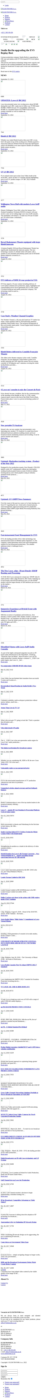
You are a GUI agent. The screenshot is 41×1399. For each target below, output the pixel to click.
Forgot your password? (12, 1382)
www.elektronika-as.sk (8, 1353)
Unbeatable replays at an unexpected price (15, 768)
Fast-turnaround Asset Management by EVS (19, 535)
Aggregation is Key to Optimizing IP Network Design (18, 1222)
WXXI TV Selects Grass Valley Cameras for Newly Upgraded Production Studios (18, 1115)
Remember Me (5, 1379)
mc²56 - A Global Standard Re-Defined (14, 1027)
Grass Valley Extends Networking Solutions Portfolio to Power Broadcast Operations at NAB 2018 (19, 1093)
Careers (3, 1285)
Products (7, 23)
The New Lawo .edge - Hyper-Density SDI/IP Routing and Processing (19, 572)
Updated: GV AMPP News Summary (16, 499)
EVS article (16, 71)
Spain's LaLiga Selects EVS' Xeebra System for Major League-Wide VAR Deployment (19, 832)
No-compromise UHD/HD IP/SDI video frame (16, 666)
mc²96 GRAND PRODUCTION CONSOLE (16, 1007)
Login (7, 5)
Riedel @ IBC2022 (8, 136)
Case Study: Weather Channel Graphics (17, 316)
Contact (7, 24)
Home (7, 15)
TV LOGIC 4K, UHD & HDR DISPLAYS (15, 987)
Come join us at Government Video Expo (14, 1242)
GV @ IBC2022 (7, 172)
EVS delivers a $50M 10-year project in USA (19, 280)
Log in (3, 1376)
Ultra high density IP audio (10, 728)
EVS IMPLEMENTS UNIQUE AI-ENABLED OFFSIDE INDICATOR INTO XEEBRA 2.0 (20, 1137)
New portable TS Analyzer (11, 425)
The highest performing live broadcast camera (16, 748)
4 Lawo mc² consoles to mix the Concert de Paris (20, 390)
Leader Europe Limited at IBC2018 (13, 877)
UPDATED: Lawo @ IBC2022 (13, 100)
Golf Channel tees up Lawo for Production (15, 1180)
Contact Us (4, 1283)
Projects (7, 17)
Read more (4, 113)
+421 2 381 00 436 (7, 32)
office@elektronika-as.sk (8, 1323)
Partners (7, 19)
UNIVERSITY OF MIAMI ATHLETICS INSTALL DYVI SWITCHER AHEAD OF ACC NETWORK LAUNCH (18, 943)
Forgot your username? (12, 1384)
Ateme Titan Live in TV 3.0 (10, 708)
